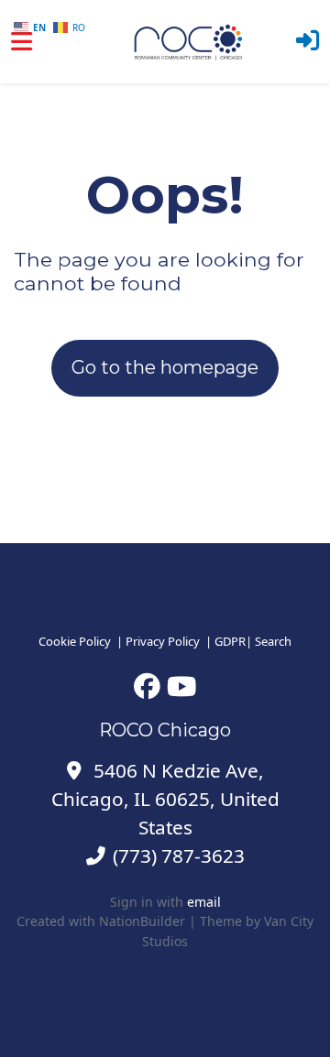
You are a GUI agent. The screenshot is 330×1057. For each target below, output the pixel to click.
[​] (147, 685)
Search (273, 641)
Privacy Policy (163, 641)
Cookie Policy (74, 641)
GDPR (230, 641)
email (204, 901)
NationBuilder (142, 921)
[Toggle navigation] (21, 42)
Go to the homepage (165, 367)
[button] (307, 42)
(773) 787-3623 (179, 855)
